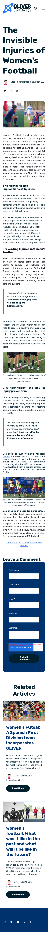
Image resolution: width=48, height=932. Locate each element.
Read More (18, 788)
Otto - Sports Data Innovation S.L (27, 82)
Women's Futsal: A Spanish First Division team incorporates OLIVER (23, 738)
